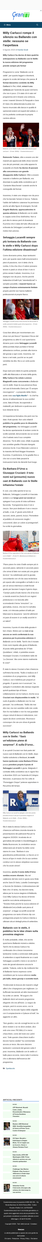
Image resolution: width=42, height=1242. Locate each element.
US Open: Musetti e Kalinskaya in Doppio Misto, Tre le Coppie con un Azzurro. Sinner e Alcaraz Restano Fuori (21, 1142)
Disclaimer (34, 1238)
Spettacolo (10, 1068)
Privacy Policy (24, 1238)
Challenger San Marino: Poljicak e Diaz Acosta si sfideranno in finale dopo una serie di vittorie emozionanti (21, 1173)
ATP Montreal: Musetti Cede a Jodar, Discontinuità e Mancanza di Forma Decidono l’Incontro (21, 1112)
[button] (37, 25)
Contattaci (33, 1224)
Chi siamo (7, 1238)
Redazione (15, 1238)
